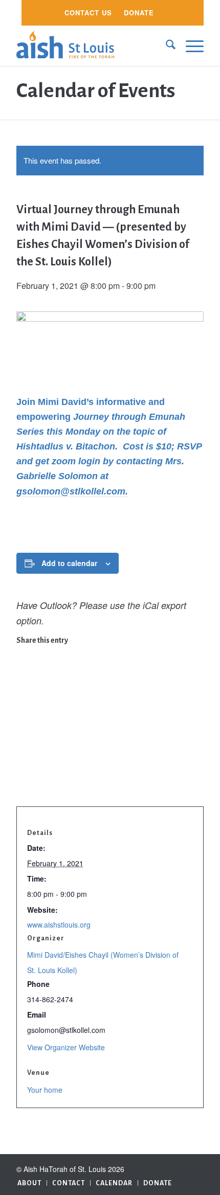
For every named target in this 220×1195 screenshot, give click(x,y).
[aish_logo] (91, 45)
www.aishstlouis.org (59, 924)
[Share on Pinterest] (23, 700)
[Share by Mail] (23, 781)
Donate (139, 12)
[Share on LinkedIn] (23, 717)
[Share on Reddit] (23, 765)
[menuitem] (88, 12)
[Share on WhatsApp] (23, 684)
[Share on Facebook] (23, 652)
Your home (44, 1090)
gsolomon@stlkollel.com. (72, 491)
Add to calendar (69, 563)
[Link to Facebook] (196, 1167)
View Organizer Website (66, 1047)
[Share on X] (23, 668)
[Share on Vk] (23, 749)
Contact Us (88, 12)
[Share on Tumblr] (23, 733)
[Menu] (189, 45)
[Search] (165, 45)
